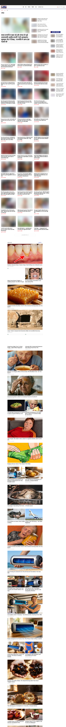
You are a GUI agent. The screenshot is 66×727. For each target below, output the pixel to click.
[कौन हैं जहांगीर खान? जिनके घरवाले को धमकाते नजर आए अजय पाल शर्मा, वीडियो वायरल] (41, 114)
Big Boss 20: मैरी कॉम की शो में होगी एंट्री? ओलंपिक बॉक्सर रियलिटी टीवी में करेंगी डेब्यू (60, 90)
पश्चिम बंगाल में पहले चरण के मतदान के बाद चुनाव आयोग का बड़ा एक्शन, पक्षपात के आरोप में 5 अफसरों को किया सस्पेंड (8, 156)
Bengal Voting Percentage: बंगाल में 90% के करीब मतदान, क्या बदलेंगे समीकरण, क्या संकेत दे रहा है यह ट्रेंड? (25, 156)
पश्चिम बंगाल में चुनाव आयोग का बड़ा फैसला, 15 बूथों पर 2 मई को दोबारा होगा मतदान (41, 65)
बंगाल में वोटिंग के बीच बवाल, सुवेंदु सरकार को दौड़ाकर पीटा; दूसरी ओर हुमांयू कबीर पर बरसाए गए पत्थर (8, 174)
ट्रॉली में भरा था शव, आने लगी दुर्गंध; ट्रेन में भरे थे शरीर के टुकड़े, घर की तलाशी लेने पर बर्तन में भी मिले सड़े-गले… (59, 56)
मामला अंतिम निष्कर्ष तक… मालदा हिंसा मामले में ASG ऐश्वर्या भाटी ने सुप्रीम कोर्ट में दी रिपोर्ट (24, 229)
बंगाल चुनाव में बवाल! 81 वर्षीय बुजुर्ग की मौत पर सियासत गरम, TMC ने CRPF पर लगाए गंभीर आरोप (8, 83)
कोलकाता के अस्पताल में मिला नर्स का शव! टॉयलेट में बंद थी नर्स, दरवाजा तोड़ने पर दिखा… (43, 19)
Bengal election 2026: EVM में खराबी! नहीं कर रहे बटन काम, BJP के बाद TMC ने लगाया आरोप (8, 120)
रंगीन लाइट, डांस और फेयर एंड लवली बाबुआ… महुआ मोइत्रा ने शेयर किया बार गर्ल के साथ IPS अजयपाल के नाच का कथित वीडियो (25, 120)
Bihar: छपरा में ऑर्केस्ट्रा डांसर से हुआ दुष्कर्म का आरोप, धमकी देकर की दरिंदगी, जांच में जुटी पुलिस (59, 36)
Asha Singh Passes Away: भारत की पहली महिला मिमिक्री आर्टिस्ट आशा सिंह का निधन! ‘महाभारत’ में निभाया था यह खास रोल (60, 80)
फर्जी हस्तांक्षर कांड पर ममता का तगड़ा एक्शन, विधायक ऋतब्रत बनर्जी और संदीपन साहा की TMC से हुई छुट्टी (43, 36)
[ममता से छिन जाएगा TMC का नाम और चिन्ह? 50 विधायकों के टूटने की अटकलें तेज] (34, 31)
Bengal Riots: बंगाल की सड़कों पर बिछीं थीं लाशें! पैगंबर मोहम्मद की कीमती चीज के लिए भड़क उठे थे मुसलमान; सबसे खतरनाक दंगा (25, 174)
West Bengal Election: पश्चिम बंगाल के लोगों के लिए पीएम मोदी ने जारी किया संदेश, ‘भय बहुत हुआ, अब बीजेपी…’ (25, 138)
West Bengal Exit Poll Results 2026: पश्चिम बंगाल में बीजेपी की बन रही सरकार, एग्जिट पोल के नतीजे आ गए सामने (25, 102)
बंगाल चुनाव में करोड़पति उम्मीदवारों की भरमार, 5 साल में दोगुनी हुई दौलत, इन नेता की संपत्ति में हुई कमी (41, 211)
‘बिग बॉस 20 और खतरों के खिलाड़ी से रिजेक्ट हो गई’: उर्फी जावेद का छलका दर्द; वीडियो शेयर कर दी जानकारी (60, 74)
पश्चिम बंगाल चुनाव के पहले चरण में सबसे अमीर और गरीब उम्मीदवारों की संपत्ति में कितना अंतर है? (25, 211)
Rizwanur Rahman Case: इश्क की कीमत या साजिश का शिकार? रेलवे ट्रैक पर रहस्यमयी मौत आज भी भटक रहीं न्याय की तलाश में (8, 65)
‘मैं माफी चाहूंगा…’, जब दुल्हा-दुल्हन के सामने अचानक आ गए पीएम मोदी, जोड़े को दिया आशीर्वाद (41, 229)
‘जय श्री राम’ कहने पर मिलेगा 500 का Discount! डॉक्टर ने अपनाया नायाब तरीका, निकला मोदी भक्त (7, 229)
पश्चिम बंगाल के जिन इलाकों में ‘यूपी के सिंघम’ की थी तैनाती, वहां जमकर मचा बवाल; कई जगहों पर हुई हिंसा (25, 83)
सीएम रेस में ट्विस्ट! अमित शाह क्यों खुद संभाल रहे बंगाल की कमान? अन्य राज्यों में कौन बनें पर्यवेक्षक (25, 65)
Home (2, 10)
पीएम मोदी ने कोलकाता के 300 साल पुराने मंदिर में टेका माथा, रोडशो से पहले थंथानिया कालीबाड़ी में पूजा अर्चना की (41, 138)
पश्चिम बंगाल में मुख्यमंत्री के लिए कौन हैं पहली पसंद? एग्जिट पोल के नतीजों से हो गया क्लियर (40, 83)
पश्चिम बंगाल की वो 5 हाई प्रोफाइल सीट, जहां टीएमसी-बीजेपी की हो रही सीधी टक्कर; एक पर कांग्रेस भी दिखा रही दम (41, 174)
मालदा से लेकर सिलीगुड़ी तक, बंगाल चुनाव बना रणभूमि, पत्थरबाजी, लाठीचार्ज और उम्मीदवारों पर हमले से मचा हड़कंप (41, 156)
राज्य (4, 10)
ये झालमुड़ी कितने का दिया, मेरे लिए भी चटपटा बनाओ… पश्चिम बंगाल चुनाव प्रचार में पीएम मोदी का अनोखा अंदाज (8, 211)
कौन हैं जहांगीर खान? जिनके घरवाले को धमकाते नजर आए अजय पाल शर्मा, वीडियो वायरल (41, 120)
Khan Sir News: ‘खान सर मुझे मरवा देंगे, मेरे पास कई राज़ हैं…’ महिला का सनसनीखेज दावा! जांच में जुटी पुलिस (60, 95)
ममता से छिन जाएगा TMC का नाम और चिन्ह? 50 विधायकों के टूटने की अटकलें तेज (43, 30)
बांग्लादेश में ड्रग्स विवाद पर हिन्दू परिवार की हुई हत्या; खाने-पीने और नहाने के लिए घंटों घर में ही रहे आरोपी (60, 46)
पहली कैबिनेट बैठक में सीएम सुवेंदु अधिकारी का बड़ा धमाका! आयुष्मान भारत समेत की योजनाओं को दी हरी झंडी (43, 41)
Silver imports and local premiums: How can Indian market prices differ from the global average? (42, 25)
